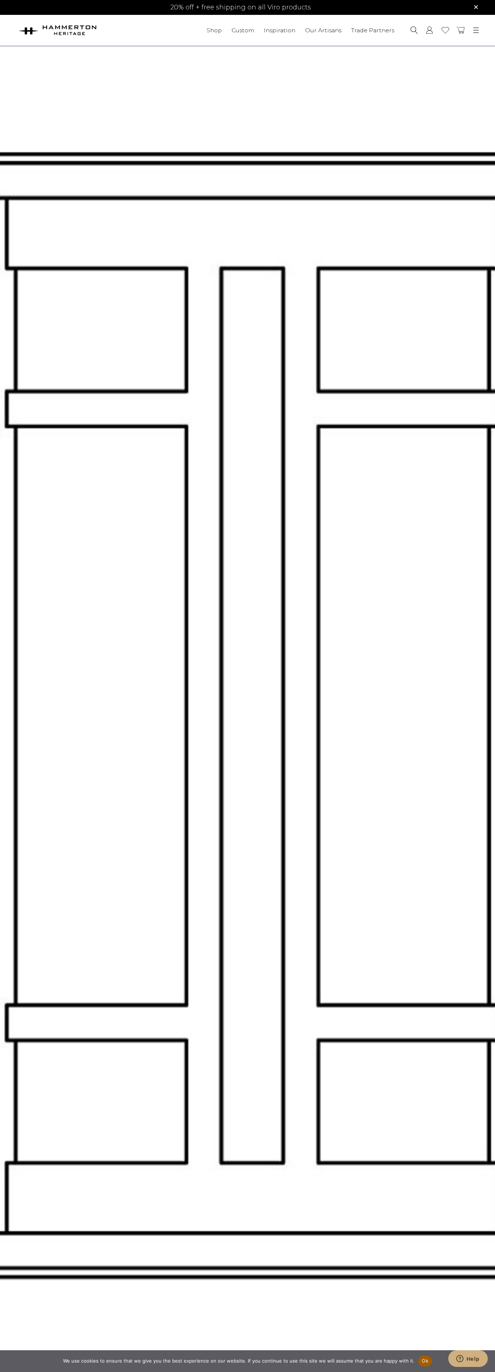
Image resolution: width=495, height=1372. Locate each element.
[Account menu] (429, 30)
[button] (461, 30)
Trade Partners (372, 29)
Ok (425, 1361)
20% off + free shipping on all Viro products (240, 7)
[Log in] (429, 30)
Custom (243, 29)
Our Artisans (323, 29)
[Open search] (414, 30)
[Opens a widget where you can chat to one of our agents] (468, 1359)
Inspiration (279, 29)
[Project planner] (445, 30)
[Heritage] (77, 30)
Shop (214, 29)
